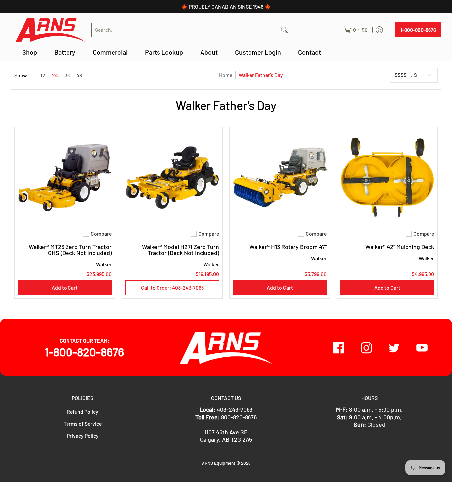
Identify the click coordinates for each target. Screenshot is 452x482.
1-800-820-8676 (418, 30)
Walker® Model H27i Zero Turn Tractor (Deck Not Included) (180, 249)
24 (55, 75)
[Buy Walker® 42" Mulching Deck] (387, 177)
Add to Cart (65, 287)
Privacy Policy (83, 435)
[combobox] (185, 30)
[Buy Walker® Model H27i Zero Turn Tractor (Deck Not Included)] (172, 177)
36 (67, 75)
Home (225, 75)
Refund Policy (82, 411)
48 (79, 75)
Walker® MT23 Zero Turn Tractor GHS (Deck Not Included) (70, 249)
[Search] (284, 30)
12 (42, 75)
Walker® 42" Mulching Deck (399, 246)
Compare (101, 234)
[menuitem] (356, 30)
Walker (104, 264)
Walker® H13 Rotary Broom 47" (288, 246)
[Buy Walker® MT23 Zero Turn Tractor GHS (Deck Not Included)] (65, 177)
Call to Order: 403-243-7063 (172, 287)
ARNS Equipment (218, 463)
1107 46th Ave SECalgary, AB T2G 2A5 (226, 435)
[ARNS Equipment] (50, 30)
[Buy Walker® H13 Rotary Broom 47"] (280, 177)
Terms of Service (83, 423)
